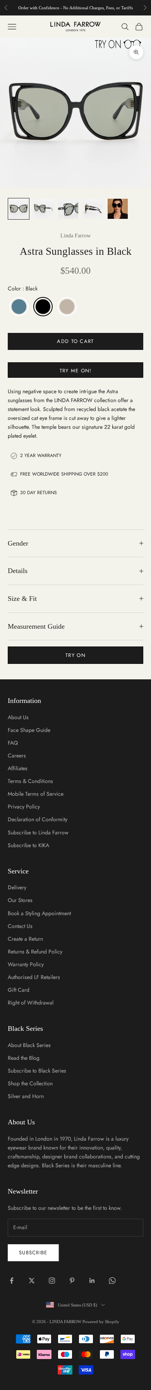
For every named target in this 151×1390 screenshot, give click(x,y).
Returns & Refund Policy (35, 951)
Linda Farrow (75, 236)
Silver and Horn (26, 1096)
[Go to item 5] (118, 209)
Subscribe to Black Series (37, 1070)
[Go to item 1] (18, 209)
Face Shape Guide (29, 730)
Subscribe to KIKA (28, 845)
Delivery (17, 887)
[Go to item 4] (93, 209)
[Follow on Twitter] (32, 1280)
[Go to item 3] (68, 209)
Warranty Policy (26, 964)
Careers (17, 755)
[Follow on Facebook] (11, 1280)
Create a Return (25, 939)
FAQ (13, 743)
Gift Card (18, 990)
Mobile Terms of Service (35, 794)
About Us (18, 717)
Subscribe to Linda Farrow (38, 832)
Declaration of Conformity (37, 819)
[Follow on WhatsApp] (112, 1280)
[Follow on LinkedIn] (92, 1280)
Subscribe (33, 1252)
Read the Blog (23, 1058)
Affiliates (17, 768)
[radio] (18, 306)
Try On (75, 655)
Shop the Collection (30, 1083)
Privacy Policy (24, 806)
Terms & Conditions (30, 781)
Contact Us (20, 926)
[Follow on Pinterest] (72, 1280)
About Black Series (29, 1045)
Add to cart (75, 341)
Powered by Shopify (100, 1321)
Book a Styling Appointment (39, 913)
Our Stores (20, 900)
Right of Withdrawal (30, 1002)
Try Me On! (76, 370)
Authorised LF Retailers (34, 977)
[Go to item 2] (43, 209)
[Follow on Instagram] (52, 1280)
